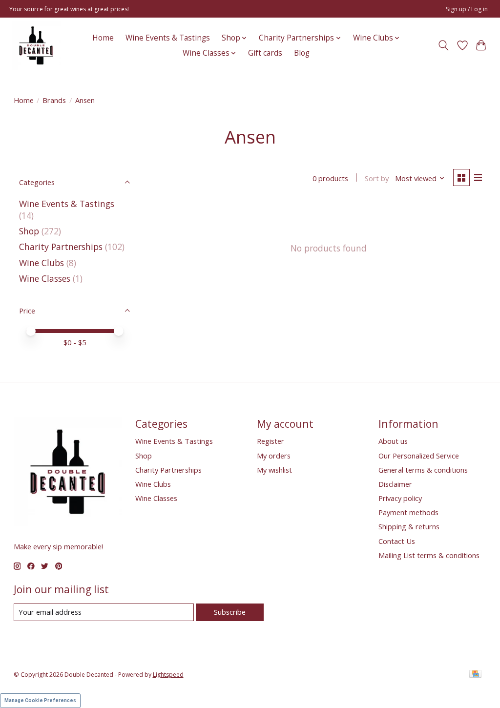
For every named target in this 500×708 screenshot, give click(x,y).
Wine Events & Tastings (167, 38)
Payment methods (408, 512)
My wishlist (274, 470)
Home (103, 38)
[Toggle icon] (443, 45)
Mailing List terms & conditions (428, 555)
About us (393, 441)
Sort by (377, 178)
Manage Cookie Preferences (40, 700)
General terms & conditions (423, 470)
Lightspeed (168, 674)
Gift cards (265, 53)
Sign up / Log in (467, 9)
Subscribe (230, 612)
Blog (302, 53)
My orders (274, 455)
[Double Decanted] (36, 45)
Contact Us (396, 541)
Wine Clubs (41, 263)
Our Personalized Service (418, 455)
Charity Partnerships (61, 246)
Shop (29, 231)
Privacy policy (400, 498)
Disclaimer (395, 484)
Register (270, 441)
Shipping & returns (408, 526)
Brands (54, 100)
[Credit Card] (475, 675)
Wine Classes (44, 278)
